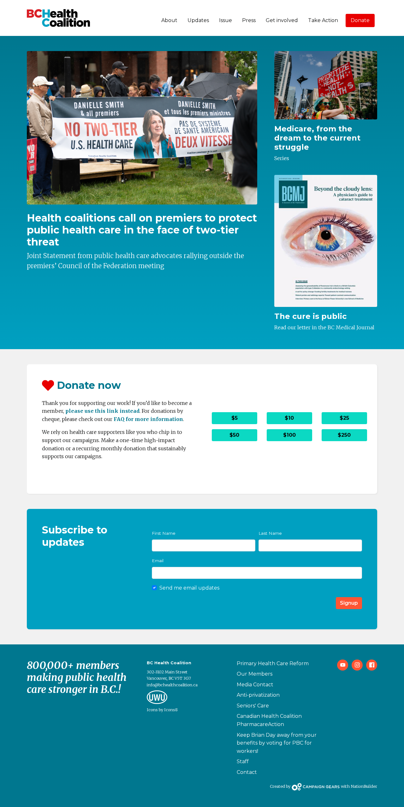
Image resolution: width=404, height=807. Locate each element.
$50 (234, 435)
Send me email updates (189, 588)
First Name (163, 533)
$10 (289, 418)
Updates (198, 20)
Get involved (282, 20)
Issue (225, 20)
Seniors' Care (253, 706)
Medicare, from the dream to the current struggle (317, 138)
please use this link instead (102, 411)
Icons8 (171, 709)
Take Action (323, 20)
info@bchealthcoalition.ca (172, 684)
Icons (152, 709)
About (169, 20)
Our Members (254, 674)
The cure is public (310, 316)
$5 (234, 418)
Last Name (270, 533)
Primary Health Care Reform (273, 663)
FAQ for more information (148, 419)
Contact (247, 772)
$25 (344, 418)
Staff (243, 761)
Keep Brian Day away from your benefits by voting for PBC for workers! (277, 743)
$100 (289, 435)
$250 (344, 435)
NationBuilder (364, 786)
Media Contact (255, 685)
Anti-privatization (258, 695)
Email (157, 560)
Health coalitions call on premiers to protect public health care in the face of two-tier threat (142, 230)
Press (249, 20)
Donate (360, 20)
